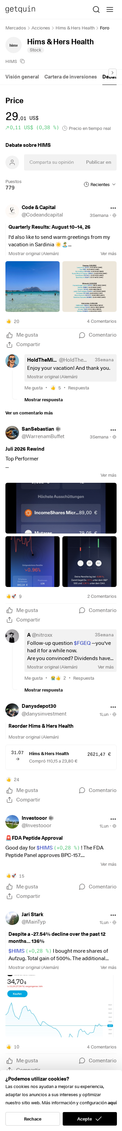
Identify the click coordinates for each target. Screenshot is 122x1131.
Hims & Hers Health (75, 27)
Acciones (41, 27)
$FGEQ (82, 643)
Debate (110, 77)
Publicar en (98, 162)
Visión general (22, 77)
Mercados (15, 27)
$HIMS (58, 848)
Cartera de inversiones (70, 77)
